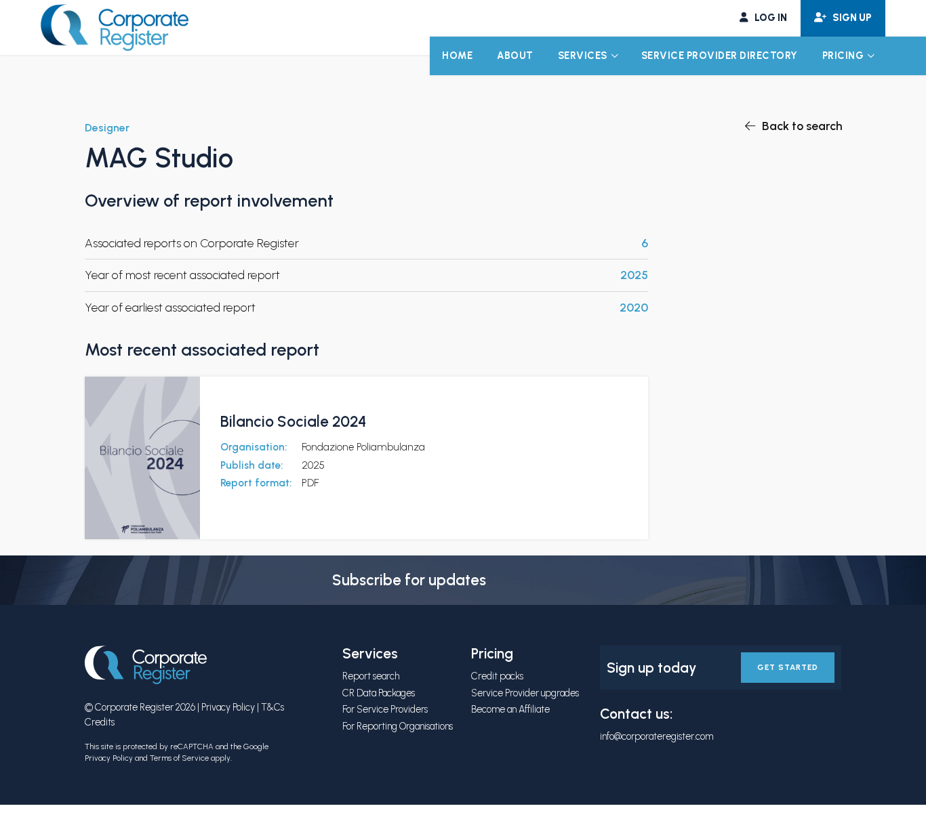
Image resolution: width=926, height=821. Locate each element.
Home (457, 55)
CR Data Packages (378, 693)
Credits (100, 722)
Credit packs (497, 676)
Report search (370, 676)
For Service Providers (385, 709)
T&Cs (272, 707)
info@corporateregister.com (656, 736)
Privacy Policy (228, 707)
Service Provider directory (719, 55)
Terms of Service (179, 758)
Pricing (843, 55)
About (515, 55)
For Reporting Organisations (397, 726)
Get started (787, 667)
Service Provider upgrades (525, 693)
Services (582, 55)
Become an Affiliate (510, 709)
